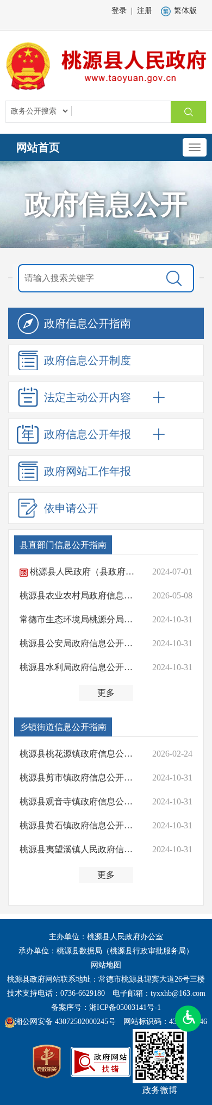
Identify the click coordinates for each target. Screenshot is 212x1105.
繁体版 (185, 11)
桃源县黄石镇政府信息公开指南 (80, 825)
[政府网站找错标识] (100, 1061)
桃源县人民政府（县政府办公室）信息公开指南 (84, 571)
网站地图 (106, 965)
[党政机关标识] (46, 1061)
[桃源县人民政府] (106, 65)
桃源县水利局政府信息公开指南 (80, 667)
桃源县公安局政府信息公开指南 (80, 643)
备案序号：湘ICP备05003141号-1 (106, 1007)
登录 (119, 11)
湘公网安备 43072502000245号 (65, 1021)
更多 (106, 692)
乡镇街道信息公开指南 (63, 727)
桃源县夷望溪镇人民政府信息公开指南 (80, 849)
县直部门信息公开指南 (63, 545)
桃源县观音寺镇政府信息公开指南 (80, 801)
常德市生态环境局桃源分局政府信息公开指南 (80, 619)
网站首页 (38, 147)
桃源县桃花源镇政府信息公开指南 (80, 753)
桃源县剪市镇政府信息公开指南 (80, 777)
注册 (144, 11)
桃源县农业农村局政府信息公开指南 (80, 595)
